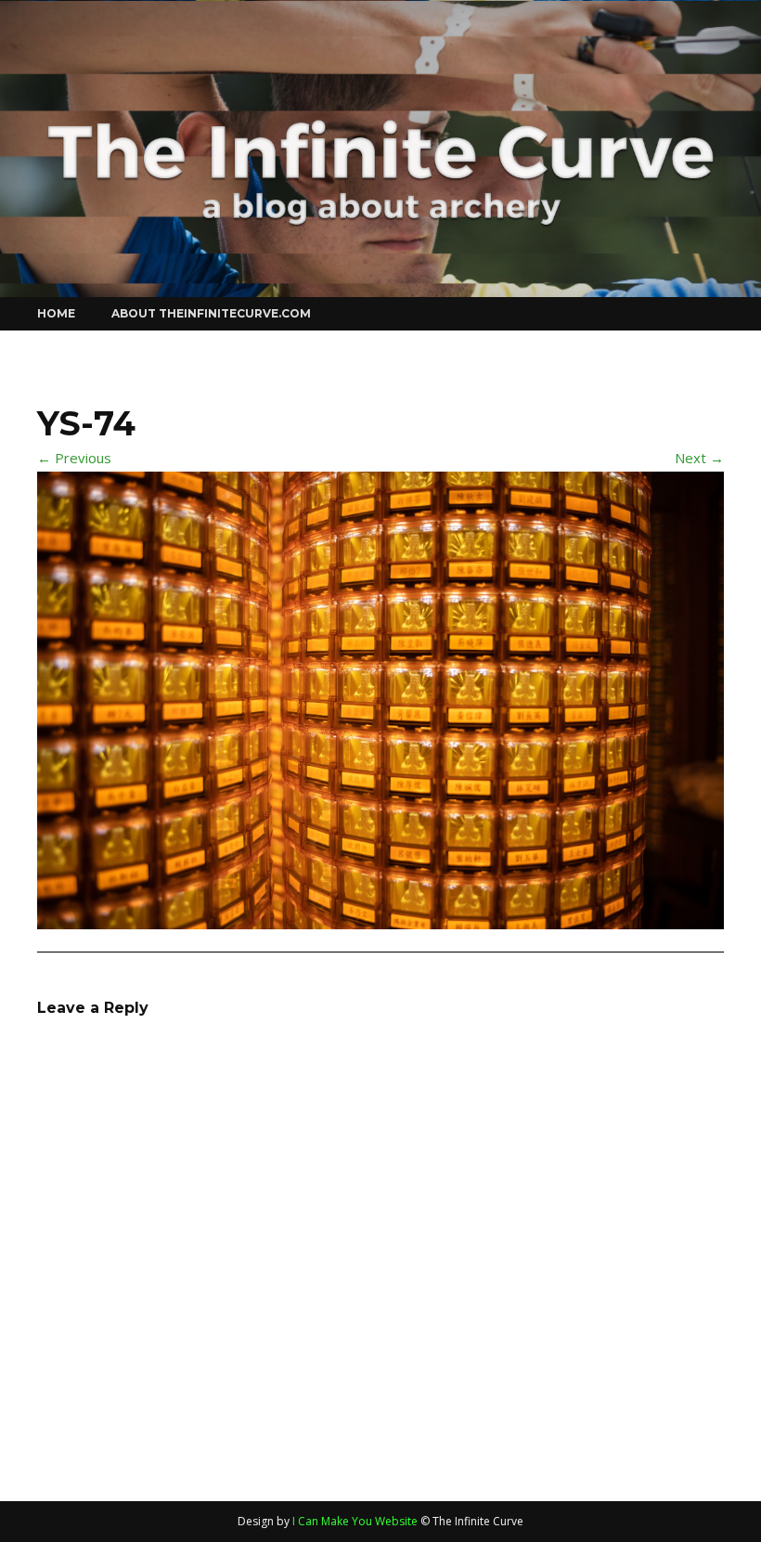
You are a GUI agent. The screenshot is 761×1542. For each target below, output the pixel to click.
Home (56, 313)
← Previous (74, 457)
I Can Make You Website (355, 1521)
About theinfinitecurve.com (211, 313)
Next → (699, 457)
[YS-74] (380, 697)
